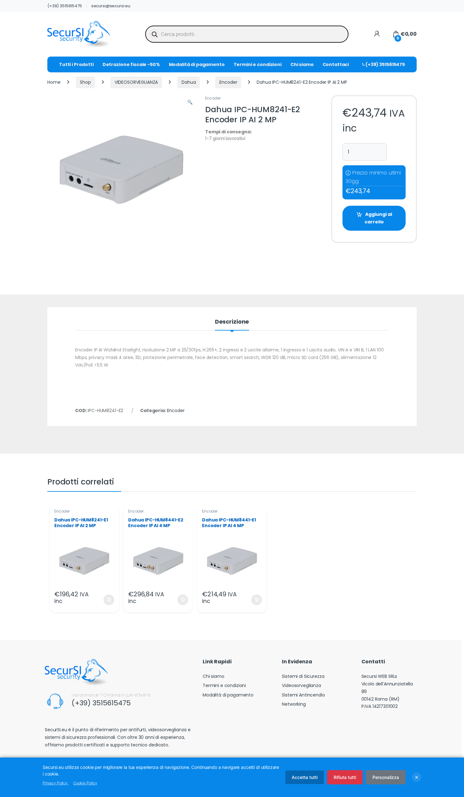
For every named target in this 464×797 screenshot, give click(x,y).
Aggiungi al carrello (378, 218)
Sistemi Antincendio (303, 695)
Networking (294, 704)
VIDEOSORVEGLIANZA (136, 82)
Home (53, 82)
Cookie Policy (85, 783)
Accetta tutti (305, 777)
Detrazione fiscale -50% (131, 64)
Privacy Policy (55, 783)
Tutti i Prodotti (76, 64)
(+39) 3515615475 (64, 6)
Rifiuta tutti (345, 777)
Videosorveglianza (301, 685)
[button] (190, 102)
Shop (85, 82)
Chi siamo (302, 64)
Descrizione (232, 322)
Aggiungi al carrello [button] (105, 599)
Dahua (188, 82)
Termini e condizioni (258, 64)
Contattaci (336, 64)
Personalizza (385, 777)
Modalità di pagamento (197, 64)
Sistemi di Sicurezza (303, 676)
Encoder (228, 82)
